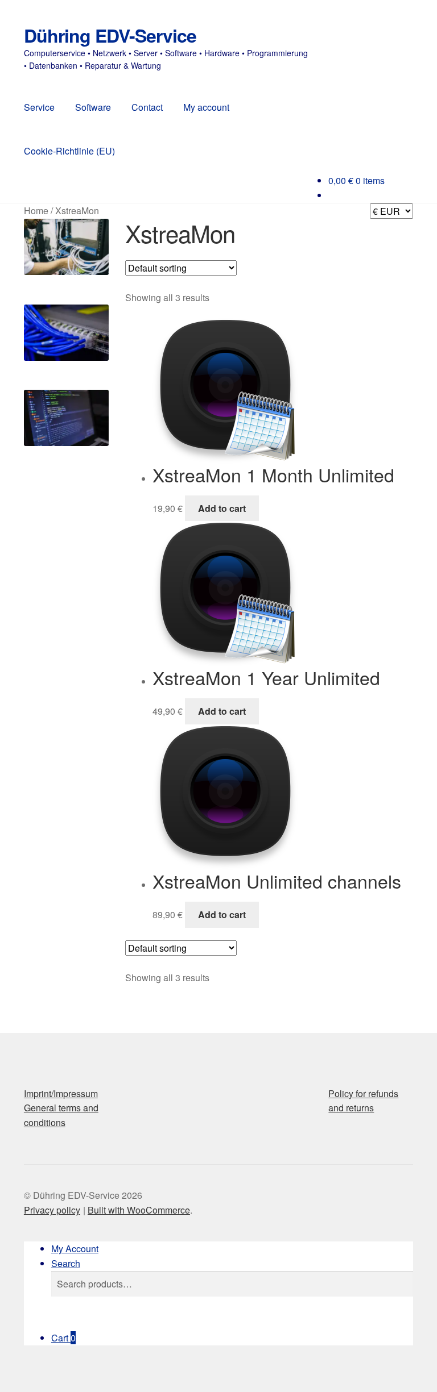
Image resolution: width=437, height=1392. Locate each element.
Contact (147, 107)
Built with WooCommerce (139, 1209)
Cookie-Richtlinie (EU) (69, 150)
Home (36, 210)
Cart (63, 1337)
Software (93, 107)
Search (65, 1263)
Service (39, 107)
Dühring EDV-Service (110, 35)
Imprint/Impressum (61, 1093)
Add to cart (222, 508)
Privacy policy (52, 1209)
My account (206, 107)
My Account (74, 1248)
